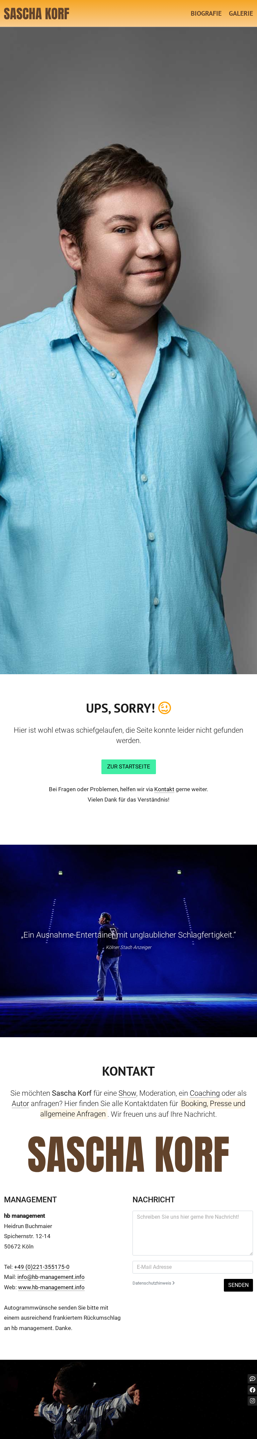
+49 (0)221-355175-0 (42, 1267)
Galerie (241, 13)
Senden (238, 1285)
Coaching (205, 1093)
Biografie (206, 13)
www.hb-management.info (51, 1287)
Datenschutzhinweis (152, 1283)
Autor (20, 1103)
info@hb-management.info (51, 1277)
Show (127, 1093)
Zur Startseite (128, 766)
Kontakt (164, 789)
